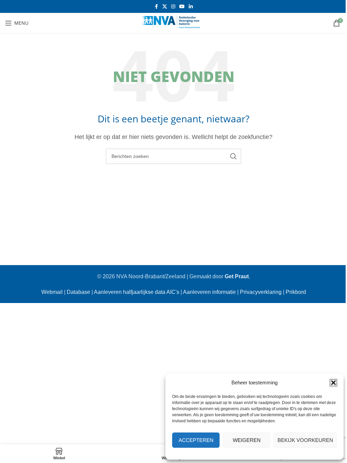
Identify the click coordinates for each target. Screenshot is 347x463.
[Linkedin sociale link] (191, 6)
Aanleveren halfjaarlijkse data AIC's (136, 292)
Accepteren (196, 440)
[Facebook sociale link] (156, 6)
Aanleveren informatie (209, 292)
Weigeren (247, 440)
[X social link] (164, 6)
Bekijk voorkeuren (305, 440)
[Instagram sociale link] (173, 6)
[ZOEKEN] (233, 156)
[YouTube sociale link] (182, 6)
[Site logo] (173, 22)
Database (78, 292)
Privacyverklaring (261, 292)
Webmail (52, 292)
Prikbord (296, 292)
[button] (333, 382)
